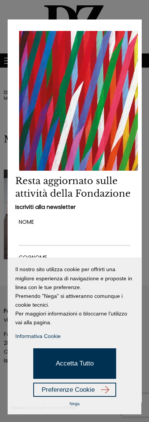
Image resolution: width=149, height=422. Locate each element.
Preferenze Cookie (68, 389)
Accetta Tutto (75, 363)
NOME (26, 222)
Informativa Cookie (38, 336)
